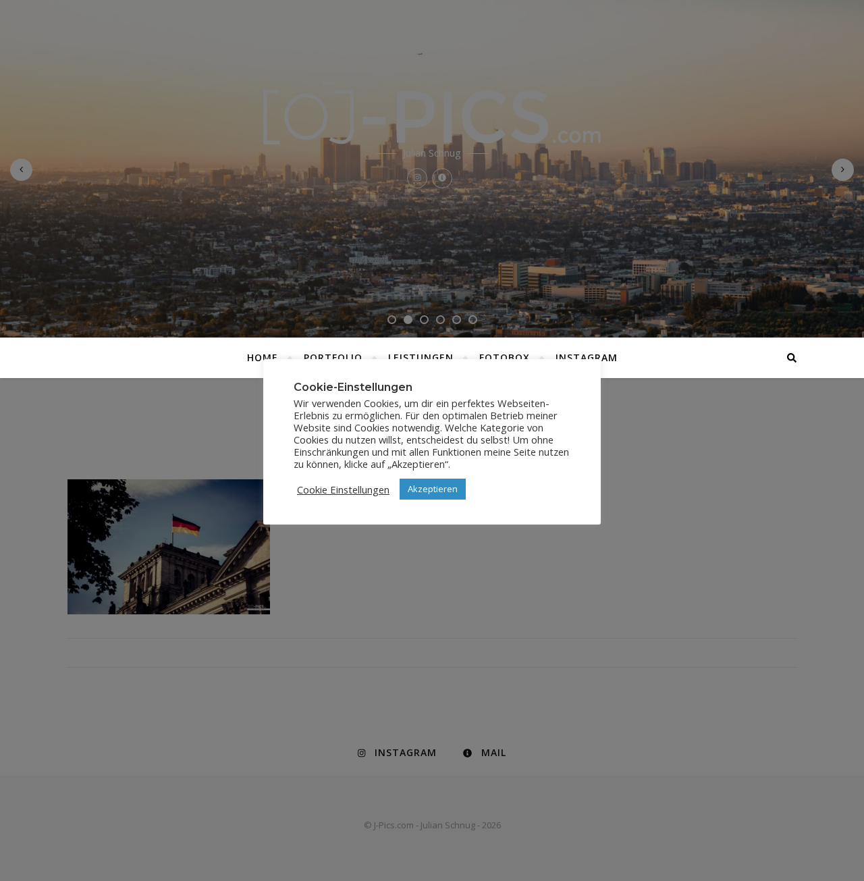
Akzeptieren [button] (433, 489)
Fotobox (504, 357)
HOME (262, 357)
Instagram (587, 357)
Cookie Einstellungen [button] (343, 489)
